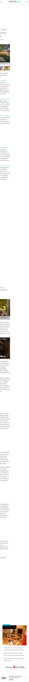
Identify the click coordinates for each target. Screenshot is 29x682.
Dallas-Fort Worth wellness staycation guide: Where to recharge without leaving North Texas (14, 654)
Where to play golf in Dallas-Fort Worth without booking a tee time (14, 659)
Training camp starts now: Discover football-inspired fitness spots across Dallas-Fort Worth (14, 649)
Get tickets (11, 679)
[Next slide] (8, 54)
